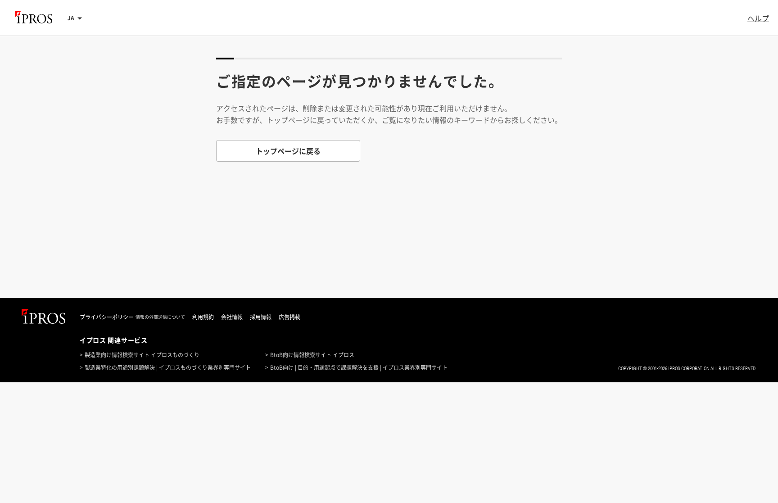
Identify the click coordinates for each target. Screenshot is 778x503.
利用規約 (203, 317)
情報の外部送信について (160, 317)
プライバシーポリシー (107, 317)
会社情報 (232, 317)
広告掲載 (289, 317)
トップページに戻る (288, 150)
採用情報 (260, 317)
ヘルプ (758, 18)
